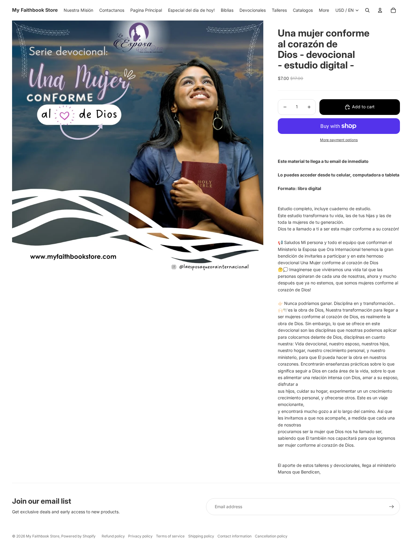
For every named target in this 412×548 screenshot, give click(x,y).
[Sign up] (391, 506)
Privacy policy (140, 536)
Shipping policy (201, 536)
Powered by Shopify (78, 536)
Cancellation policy (271, 536)
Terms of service (170, 536)
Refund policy (113, 536)
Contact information (234, 536)
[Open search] (367, 10)
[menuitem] (324, 10)
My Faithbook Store (42, 536)
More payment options (339, 140)
